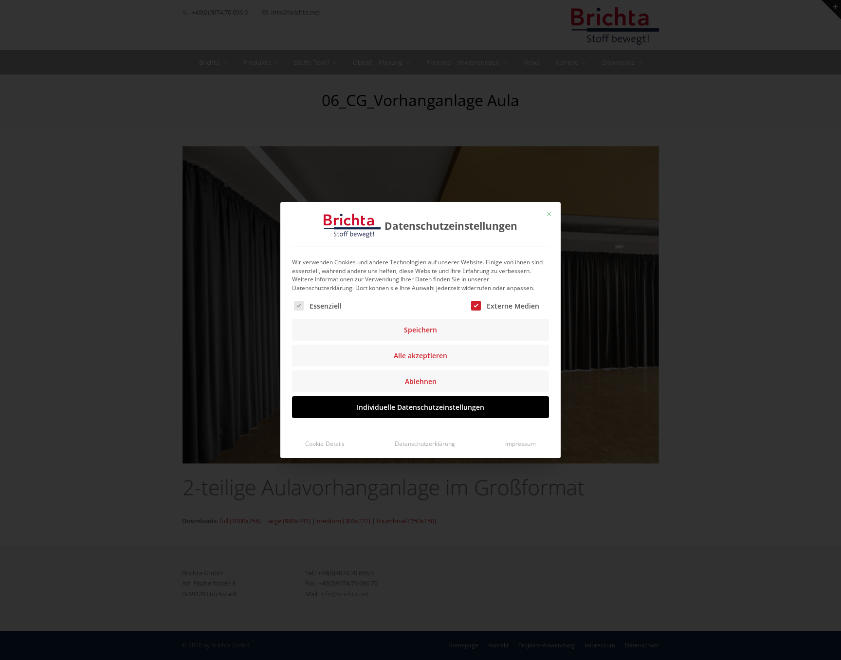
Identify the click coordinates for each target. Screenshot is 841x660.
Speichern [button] (420, 329)
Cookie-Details (325, 444)
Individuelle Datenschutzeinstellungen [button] (420, 407)
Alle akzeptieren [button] (420, 355)
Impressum (520, 444)
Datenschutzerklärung (425, 444)
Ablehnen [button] (421, 381)
